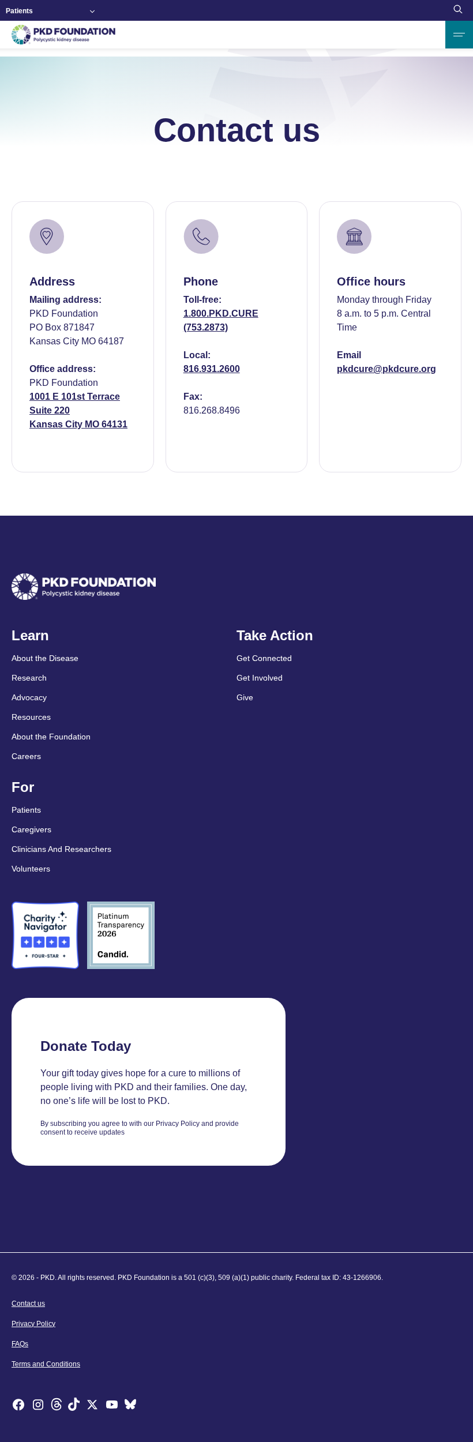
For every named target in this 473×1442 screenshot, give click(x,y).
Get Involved (259, 677)
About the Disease (45, 658)
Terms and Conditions (46, 1364)
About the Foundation (51, 736)
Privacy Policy (33, 1324)
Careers (26, 756)
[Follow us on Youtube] (112, 1406)
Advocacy (29, 697)
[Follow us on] (130, 1406)
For (23, 787)
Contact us (28, 1304)
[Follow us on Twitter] (92, 1406)
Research (29, 677)
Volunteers (31, 868)
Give (244, 697)
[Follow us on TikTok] (74, 1406)
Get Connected (264, 658)
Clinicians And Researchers (61, 849)
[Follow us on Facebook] (18, 1406)
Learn (30, 636)
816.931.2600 (211, 369)
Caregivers (31, 829)
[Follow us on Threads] (56, 1406)
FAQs (20, 1344)
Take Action (274, 636)
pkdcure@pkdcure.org (386, 369)
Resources (31, 717)
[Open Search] (458, 10)
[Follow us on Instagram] (38, 1406)
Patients (19, 11)
